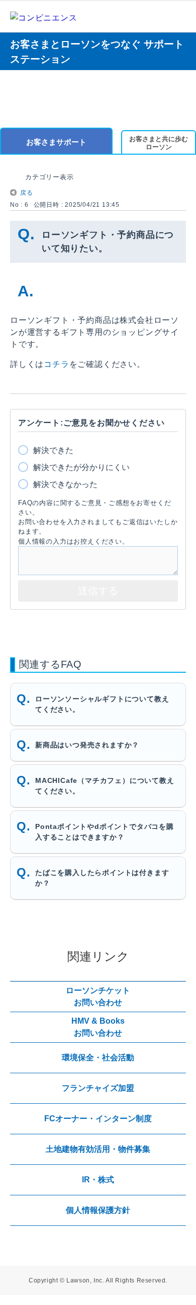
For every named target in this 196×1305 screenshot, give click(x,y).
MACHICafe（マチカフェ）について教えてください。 (104, 785)
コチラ (56, 364)
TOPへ (176, 928)
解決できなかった (65, 484)
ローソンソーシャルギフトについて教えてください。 (102, 704)
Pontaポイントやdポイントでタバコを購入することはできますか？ (104, 831)
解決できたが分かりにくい (81, 467)
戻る (26, 192)
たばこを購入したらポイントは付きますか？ (102, 877)
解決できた (53, 450)
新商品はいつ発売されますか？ (87, 745)
